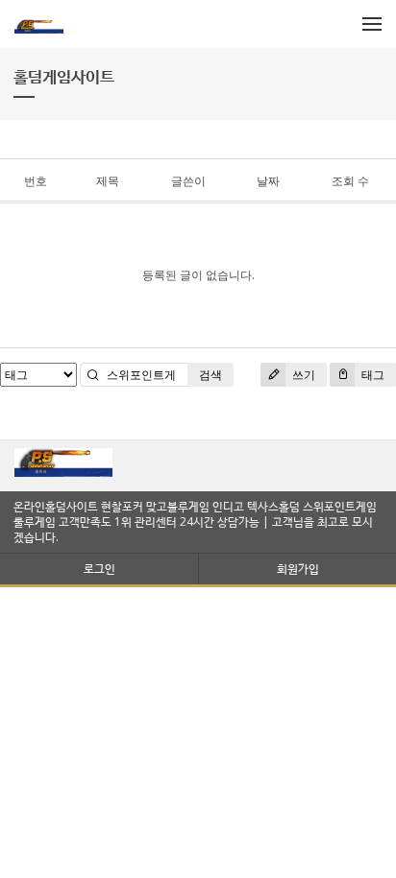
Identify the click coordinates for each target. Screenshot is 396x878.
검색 (210, 375)
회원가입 (298, 568)
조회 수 (350, 181)
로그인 (99, 568)
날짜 (268, 181)
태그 (371, 375)
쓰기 (302, 375)
